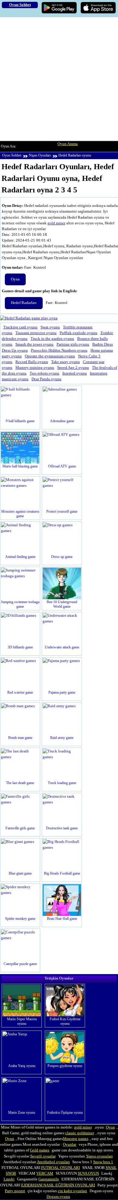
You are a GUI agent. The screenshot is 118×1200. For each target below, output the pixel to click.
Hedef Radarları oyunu (74, 155)
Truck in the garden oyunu (52, 339)
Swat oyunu (50, 327)
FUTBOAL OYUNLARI (60, 1168)
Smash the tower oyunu (34, 344)
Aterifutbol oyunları (53, 1162)
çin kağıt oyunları (72, 1191)
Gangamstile (48, 1179)
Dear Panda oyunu (46, 379)
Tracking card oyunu (20, 327)
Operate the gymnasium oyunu (50, 356)
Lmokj (9, 1179)
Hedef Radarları (24, 303)
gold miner (56, 223)
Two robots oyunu (44, 373)
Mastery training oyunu (34, 368)
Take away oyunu (65, 362)
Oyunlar (69, 1144)
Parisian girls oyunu (73, 344)
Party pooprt (15, 1191)
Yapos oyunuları (99, 1156)
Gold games (39, 1150)
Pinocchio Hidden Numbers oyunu (59, 350)
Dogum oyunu (58, 1197)
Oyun (110, 1127)
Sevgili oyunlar (43, 1156)
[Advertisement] (59, 79)
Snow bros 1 (103, 1162)
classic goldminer (79, 1133)
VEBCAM (44, 1173)
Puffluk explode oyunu (78, 333)
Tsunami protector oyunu (36, 333)
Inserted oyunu (74, 373)
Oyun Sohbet (11, 155)
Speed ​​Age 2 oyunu (73, 368)
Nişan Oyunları (40, 155)
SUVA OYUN (88, 1173)
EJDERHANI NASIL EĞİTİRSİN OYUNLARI (58, 1185)
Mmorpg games (75, 1139)
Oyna (15, 279)
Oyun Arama (67, 144)
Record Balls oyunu (31, 362)
